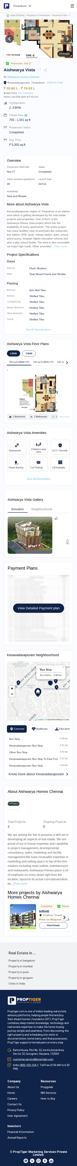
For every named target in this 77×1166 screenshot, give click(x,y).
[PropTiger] (6, 6)
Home (11, 1093)
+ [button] (12, 688)
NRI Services (48, 1093)
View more (20, 883)
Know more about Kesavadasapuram (36, 774)
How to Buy (48, 1098)
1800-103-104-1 (28, 1065)
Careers (12, 1098)
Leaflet (40, 719)
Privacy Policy (15, 1110)
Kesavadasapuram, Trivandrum (26, 82)
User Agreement (17, 1116)
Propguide (47, 1087)
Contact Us (14, 1104)
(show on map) (55, 82)
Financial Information (20, 1132)
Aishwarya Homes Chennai (23, 76)
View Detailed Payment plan (39, 608)
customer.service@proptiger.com (33, 1059)
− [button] (12, 694)
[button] (69, 15)
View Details (53, 925)
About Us (13, 1087)
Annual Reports (17, 1137)
